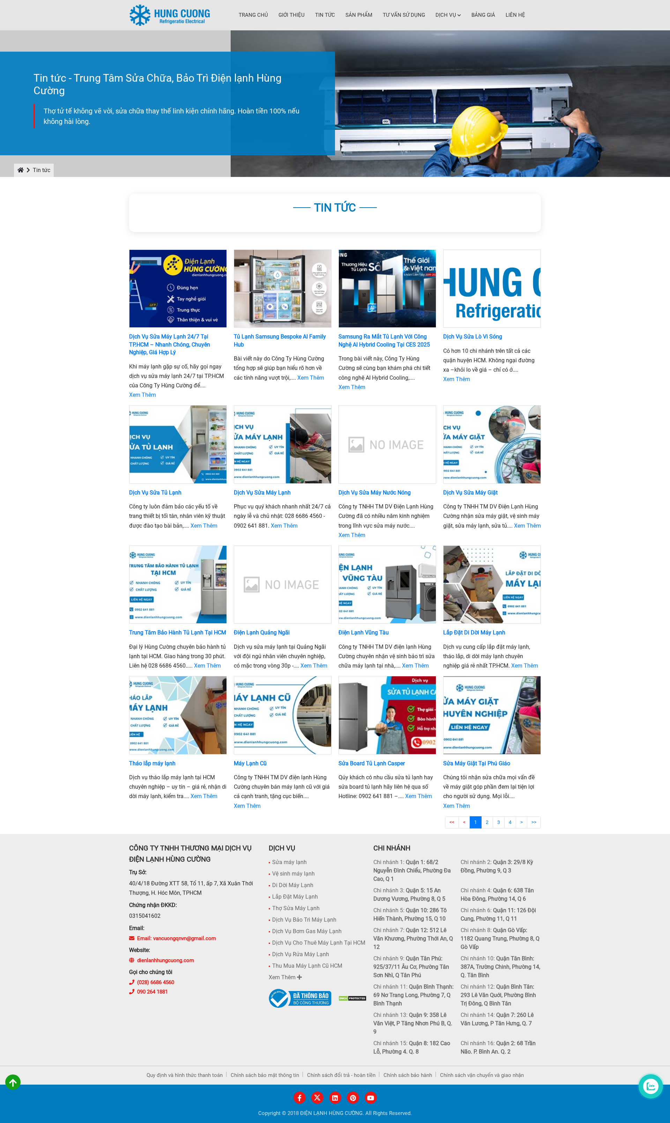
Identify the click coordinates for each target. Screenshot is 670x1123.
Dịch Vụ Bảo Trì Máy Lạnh (304, 919)
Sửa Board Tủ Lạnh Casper (371, 763)
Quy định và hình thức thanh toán (185, 1075)
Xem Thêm (142, 395)
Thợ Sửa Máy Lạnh (296, 908)
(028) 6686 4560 (155, 982)
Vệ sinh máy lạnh (293, 873)
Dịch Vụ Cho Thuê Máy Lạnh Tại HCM (318, 942)
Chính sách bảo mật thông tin (265, 1075)
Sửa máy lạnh (289, 862)
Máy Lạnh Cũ (250, 763)
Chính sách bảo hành (408, 1075)
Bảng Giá (483, 15)
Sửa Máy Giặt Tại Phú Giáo (476, 763)
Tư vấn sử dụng (404, 15)
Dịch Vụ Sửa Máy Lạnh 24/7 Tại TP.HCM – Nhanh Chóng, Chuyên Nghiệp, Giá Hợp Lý (169, 344)
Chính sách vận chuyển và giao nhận (482, 1075)
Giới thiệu (291, 15)
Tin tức (325, 15)
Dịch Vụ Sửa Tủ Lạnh (155, 492)
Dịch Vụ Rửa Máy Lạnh (300, 954)
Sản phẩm (358, 15)
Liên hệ (515, 15)
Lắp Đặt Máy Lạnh (295, 896)
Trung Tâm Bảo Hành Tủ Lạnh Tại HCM (177, 632)
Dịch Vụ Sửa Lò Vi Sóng (472, 336)
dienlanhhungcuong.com (165, 960)
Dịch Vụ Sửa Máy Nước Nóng (374, 492)
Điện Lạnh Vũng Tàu (363, 632)
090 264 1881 (152, 992)
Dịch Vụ (446, 15)
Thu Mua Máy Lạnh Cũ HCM (307, 965)
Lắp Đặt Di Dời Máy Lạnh (474, 632)
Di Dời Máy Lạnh (292, 885)
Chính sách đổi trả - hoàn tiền (341, 1075)
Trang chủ (253, 15)
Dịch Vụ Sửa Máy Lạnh (262, 492)
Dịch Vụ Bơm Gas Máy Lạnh (307, 931)
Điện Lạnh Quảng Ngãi (262, 632)
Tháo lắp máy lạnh (152, 763)
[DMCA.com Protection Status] (352, 998)
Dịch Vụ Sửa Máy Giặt (470, 492)
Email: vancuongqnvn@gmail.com (176, 938)
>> (533, 822)
